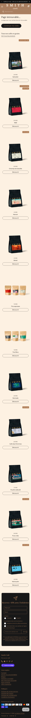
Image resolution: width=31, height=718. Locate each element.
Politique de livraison (7, 693)
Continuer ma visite (11, 26)
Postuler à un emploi (7, 678)
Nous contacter (5, 682)
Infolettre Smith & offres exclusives (16, 623)
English (18, 618)
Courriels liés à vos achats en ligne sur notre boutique (15, 627)
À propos (3, 673)
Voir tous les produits (8, 36)
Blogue (3, 676)
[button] (28, 6)
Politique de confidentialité (9, 695)
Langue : (6, 616)
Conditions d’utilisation (8, 697)
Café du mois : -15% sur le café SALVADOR (15, 1)
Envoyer (26, 631)
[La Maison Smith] (15, 6)
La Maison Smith (19, 713)
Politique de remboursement (9, 691)
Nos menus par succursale (8, 680)
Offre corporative (6, 684)
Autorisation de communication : (13, 621)
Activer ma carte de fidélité (9, 674)
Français (9, 618)
